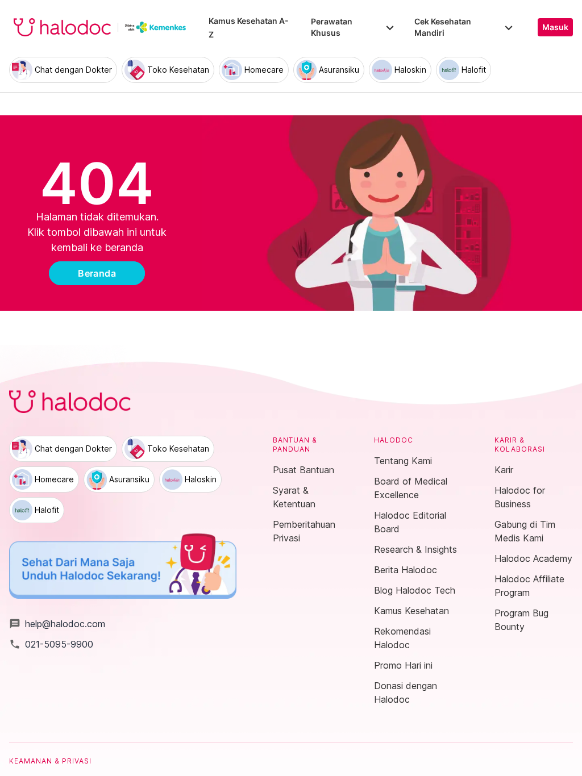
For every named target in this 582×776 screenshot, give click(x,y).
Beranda (97, 273)
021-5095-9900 (51, 644)
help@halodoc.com (57, 623)
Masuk (555, 27)
